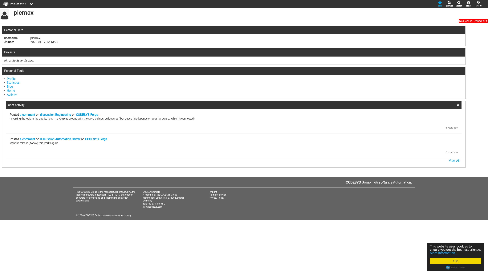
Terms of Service (217, 194)
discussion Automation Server (60, 139)
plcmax (24, 12)
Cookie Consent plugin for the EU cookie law (455, 267)
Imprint (213, 192)
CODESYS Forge (87, 114)
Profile (11, 79)
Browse (449, 6)
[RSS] (458, 104)
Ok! (455, 261)
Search (459, 6)
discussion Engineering (55, 114)
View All (454, 161)
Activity (12, 94)
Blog (10, 86)
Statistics (13, 82)
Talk (440, 6)
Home (11, 90)
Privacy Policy (216, 198)
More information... (443, 253)
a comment (27, 114)
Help (468, 6)
